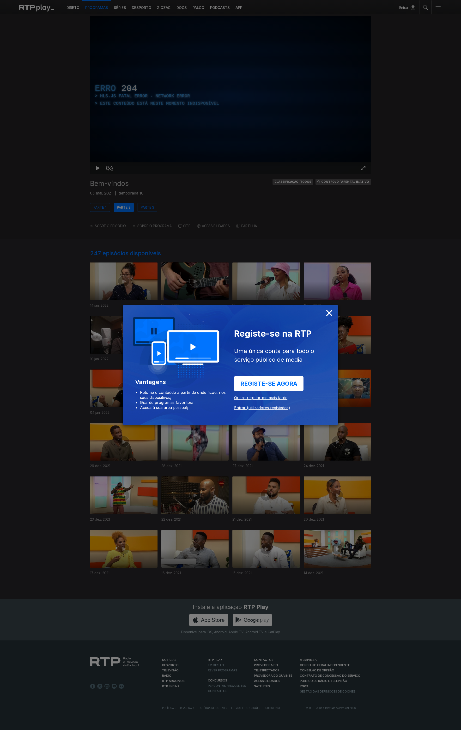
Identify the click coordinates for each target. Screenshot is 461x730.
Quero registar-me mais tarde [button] (260, 397)
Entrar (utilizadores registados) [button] (262, 407)
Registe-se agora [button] (268, 383)
